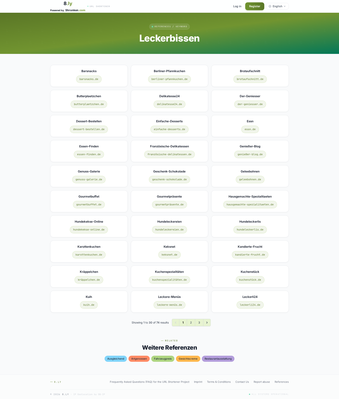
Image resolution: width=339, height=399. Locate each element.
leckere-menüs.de (169, 305)
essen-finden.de (89, 154)
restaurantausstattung (218, 358)
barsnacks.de (88, 79)
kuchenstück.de (250, 279)
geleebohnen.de (250, 179)
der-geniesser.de (250, 104)
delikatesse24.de (169, 104)
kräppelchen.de (89, 279)
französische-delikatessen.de (169, 154)
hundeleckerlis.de (250, 229)
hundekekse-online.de (89, 229)
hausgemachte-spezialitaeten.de (250, 204)
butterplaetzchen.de (89, 104)
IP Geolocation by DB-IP (89, 394)
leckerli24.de (250, 305)
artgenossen (139, 358)
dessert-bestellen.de (89, 129)
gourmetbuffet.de (88, 204)
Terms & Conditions (219, 381)
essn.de (250, 129)
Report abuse (262, 381)
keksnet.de (169, 254)
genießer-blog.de (250, 154)
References (282, 381)
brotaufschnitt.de (250, 79)
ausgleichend (115, 358)
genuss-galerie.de (89, 179)
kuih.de (88, 305)
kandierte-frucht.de (250, 254)
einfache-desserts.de (169, 129)
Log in (237, 6)
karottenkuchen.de (89, 254)
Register (254, 6)
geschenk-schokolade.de (169, 179)
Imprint (198, 381)
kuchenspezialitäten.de (169, 279)
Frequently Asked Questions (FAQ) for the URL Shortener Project (149, 381)
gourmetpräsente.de (169, 204)
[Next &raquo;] (207, 322)
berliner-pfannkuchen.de (169, 79)
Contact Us (242, 381)
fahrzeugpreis (163, 358)
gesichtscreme (188, 358)
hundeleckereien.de (169, 229)
